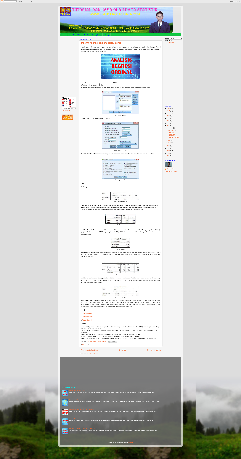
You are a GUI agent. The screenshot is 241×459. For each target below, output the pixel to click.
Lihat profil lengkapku (171, 171)
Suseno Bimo (171, 169)
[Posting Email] (88, 344)
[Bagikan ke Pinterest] (116, 342)
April (169, 140)
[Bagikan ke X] (112, 342)
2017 (168, 125)
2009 (168, 108)
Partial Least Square (75, 400)
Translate (171, 42)
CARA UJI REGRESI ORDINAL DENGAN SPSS (101, 43)
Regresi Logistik (87, 320)
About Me (86, 35)
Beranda (122, 350)
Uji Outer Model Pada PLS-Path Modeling (81, 409)
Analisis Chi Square (75, 419)
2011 (168, 113)
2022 (168, 153)
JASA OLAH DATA (74, 35)
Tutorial (63, 35)
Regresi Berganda (87, 316)
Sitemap (106, 35)
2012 (168, 116)
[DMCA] (67, 119)
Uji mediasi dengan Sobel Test (78, 390)
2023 (168, 155)
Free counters (66, 110)
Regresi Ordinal (87, 313)
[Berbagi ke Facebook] (114, 342)
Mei (169, 142)
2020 (168, 148)
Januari (170, 128)
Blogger (130, 442)
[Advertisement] (69, 66)
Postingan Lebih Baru (89, 350)
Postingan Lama (154, 350)
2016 (168, 123)
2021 (168, 150)
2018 (168, 146)
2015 (168, 121)
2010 (168, 111)
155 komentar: (101, 341)
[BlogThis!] (110, 342)
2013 (168, 118)
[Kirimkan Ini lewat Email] (109, 342)
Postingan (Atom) (93, 353)
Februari (171, 130)
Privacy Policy (96, 35)
